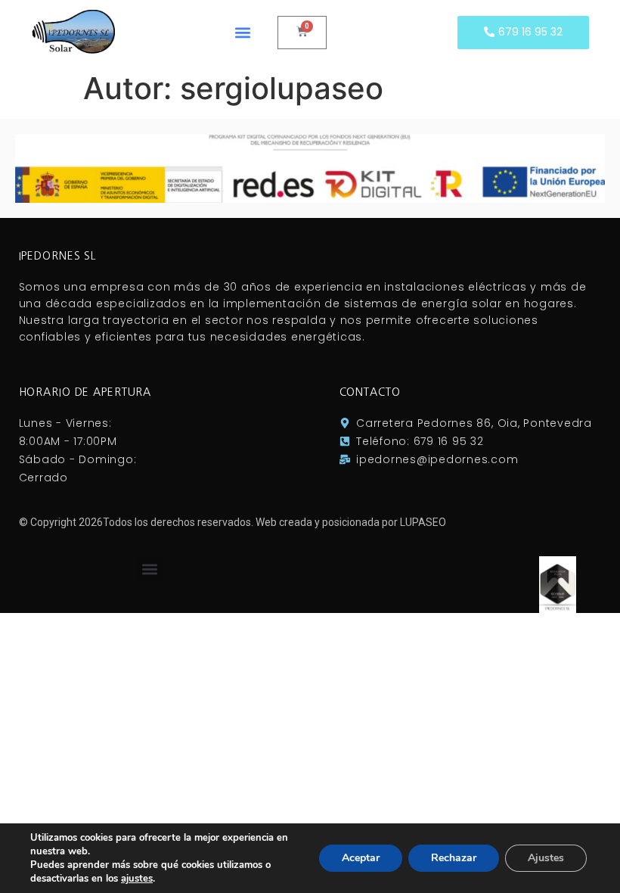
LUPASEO (423, 522)
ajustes (137, 878)
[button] (242, 32)
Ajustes (546, 858)
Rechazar (453, 858)
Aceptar (361, 858)
